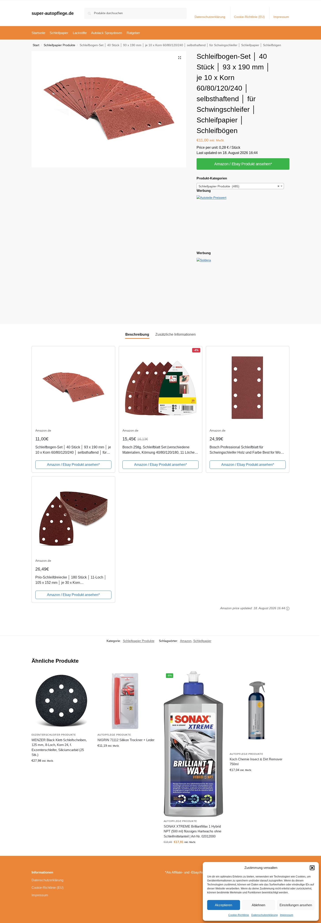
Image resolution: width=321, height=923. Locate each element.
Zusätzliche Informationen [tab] (175, 334)
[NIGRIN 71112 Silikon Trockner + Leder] (127, 701)
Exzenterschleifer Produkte (54, 734)
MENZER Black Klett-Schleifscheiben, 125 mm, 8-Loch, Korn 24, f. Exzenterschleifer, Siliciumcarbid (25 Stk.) (59, 747)
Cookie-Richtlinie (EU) (249, 17)
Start (36, 45)
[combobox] (240, 186)
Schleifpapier (202, 641)
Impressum (286, 915)
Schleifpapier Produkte (59, 45)
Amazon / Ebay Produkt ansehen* (243, 164)
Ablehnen (258, 905)
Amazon (185, 641)
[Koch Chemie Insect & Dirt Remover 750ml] (259, 710)
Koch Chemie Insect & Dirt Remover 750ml (256, 761)
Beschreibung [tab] (137, 334)
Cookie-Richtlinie (238, 915)
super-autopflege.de (53, 13)
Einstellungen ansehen (296, 905)
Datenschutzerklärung (264, 915)
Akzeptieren (223, 905)
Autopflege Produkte (114, 734)
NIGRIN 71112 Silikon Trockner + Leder (126, 740)
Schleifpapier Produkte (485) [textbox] (239, 186)
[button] (312, 868)
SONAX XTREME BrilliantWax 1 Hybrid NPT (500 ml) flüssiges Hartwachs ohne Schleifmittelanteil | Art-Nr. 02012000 (192, 831)
